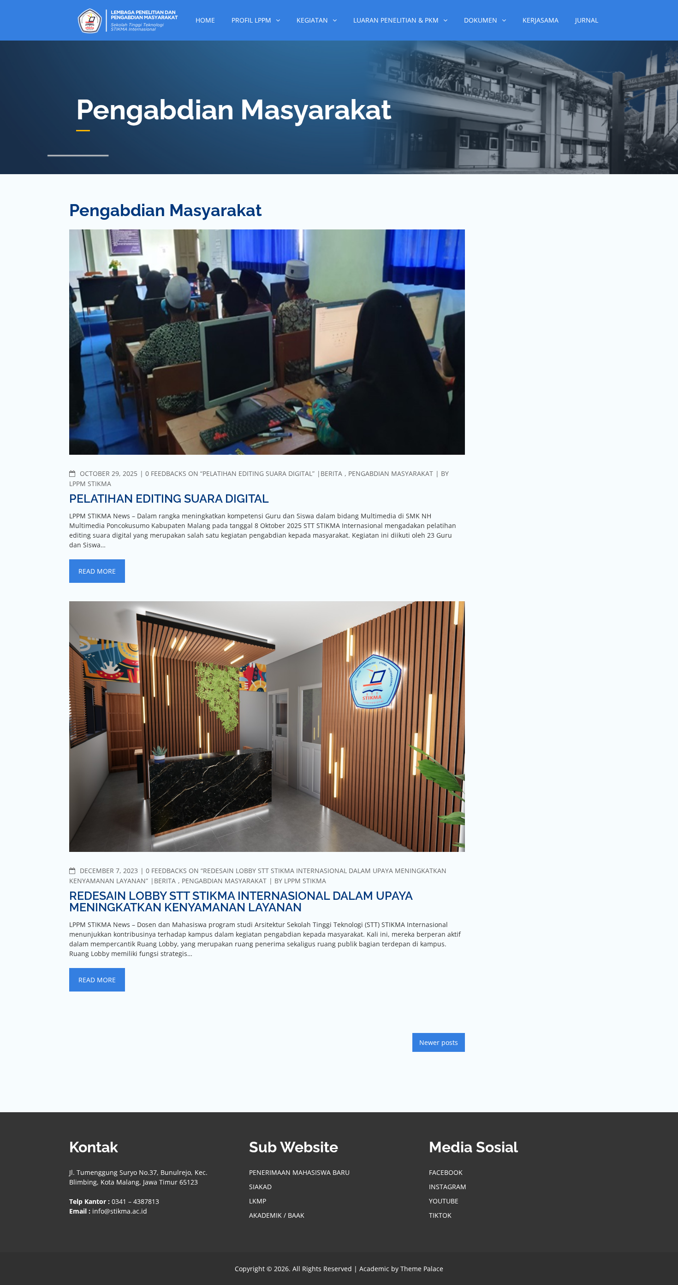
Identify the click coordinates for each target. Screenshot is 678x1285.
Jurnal (586, 20)
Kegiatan (312, 20)
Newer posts (438, 1042)
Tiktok (440, 1215)
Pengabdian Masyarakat (390, 473)
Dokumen (480, 20)
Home (205, 20)
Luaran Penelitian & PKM (396, 20)
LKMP (257, 1201)
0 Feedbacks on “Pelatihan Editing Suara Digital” (230, 473)
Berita (331, 473)
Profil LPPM (251, 20)
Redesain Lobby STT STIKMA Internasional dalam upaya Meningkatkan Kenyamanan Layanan (240, 901)
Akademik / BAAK (276, 1215)
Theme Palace (421, 1268)
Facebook (446, 1172)
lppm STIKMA (90, 483)
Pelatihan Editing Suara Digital (169, 498)
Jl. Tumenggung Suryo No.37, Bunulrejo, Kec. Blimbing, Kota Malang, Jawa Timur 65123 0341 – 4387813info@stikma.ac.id (138, 1191)
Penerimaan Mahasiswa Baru (299, 1172)
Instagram (447, 1186)
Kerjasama (541, 20)
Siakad (260, 1186)
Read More (97, 571)
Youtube (443, 1201)
